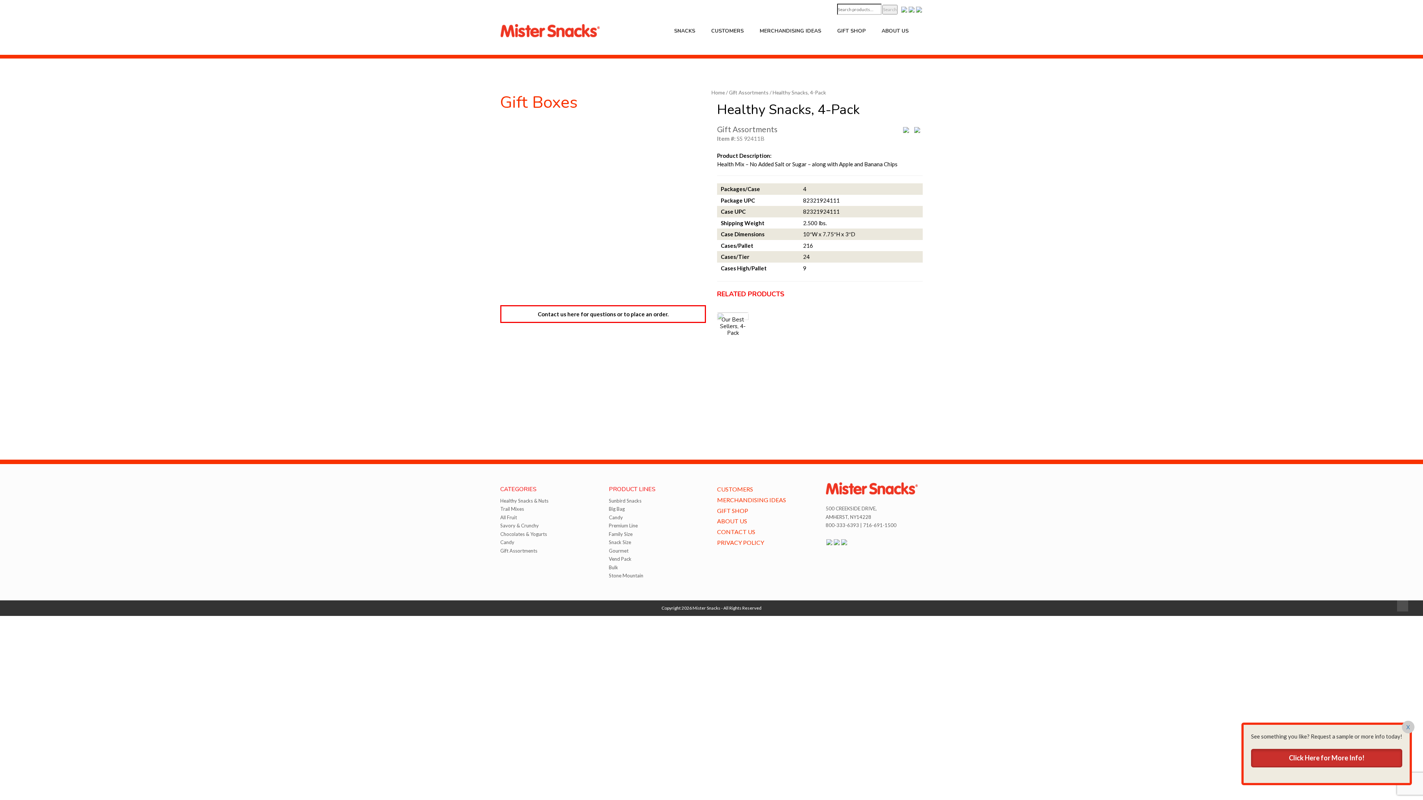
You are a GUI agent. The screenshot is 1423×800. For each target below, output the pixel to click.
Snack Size (620, 542)
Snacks (684, 30)
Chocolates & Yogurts (523, 534)
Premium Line (623, 526)
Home (718, 92)
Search (890, 9)
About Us (895, 30)
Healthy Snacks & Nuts (524, 501)
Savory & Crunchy (519, 526)
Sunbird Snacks (625, 501)
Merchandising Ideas (790, 30)
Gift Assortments (749, 92)
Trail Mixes (512, 509)
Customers (727, 30)
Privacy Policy (740, 542)
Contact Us (736, 531)
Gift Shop (851, 30)
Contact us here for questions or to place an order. (603, 314)
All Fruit (508, 517)
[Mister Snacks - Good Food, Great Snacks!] (550, 30)
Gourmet (618, 551)
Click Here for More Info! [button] (1326, 758)
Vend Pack (620, 559)
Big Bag (617, 509)
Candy (507, 542)
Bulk (613, 567)
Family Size (621, 534)
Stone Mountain (626, 576)
